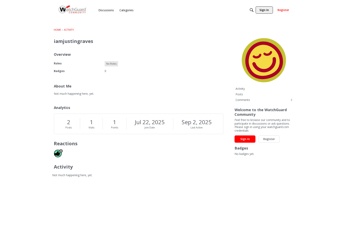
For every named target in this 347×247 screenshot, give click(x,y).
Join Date (150, 127)
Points (114, 127)
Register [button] (269, 139)
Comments (264, 100)
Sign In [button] (245, 139)
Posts (68, 127)
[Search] (251, 10)
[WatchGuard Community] (73, 10)
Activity (240, 88)
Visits (91, 127)
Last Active (197, 127)
